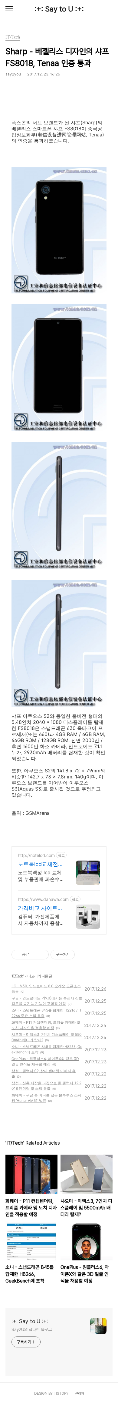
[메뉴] (9, 9)
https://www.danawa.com (43, 899)
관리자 (79, 1393)
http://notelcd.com (36, 855)
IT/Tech (17, 976)
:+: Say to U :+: (59, 9)
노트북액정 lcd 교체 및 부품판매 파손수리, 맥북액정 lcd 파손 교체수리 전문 (40, 875)
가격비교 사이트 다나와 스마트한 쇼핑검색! (37, 908)
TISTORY (61, 1393)
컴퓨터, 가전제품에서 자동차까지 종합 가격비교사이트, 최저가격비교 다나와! (39, 919)
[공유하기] (34, 954)
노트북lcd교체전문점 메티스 (41, 864)
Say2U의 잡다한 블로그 (31, 1329)
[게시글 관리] (42, 954)
